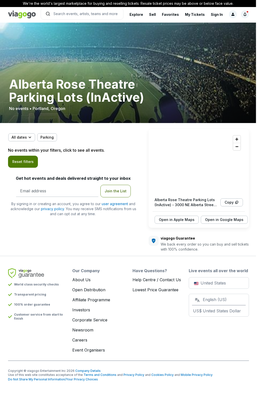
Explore (136, 14)
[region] (199, 163)
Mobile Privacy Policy (197, 375)
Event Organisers (88, 350)
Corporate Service (89, 319)
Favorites (170, 14)
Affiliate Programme (91, 299)
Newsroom (82, 329)
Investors (81, 309)
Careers (79, 339)
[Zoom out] (236, 146)
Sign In (217, 14)
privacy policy (52, 209)
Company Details (88, 371)
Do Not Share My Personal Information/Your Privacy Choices (53, 379)
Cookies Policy (162, 375)
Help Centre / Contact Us (157, 279)
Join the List (115, 191)
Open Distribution (88, 289)
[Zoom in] (236, 139)
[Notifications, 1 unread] (245, 14)
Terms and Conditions (100, 375)
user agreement (115, 204)
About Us (81, 279)
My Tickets (195, 14)
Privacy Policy (133, 375)
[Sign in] (233, 14)
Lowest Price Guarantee (155, 289)
